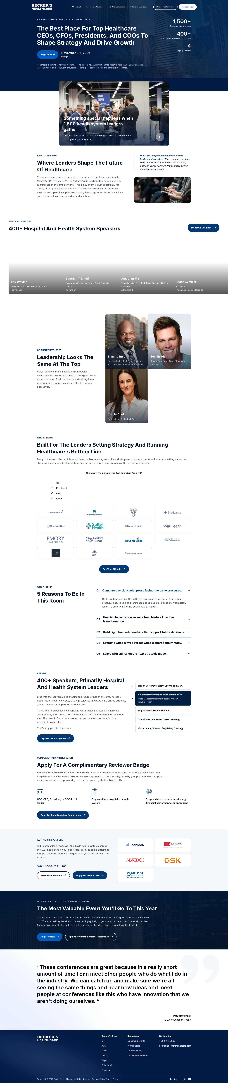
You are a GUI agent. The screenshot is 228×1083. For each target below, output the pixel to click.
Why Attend (76, 7)
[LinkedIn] (175, 1079)
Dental (105, 1055)
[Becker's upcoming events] (47, 1038)
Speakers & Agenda (94, 7)
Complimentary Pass (165, 7)
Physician (106, 1070)
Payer (104, 1060)
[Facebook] (180, 1079)
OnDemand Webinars (138, 1055)
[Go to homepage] (42, 7)
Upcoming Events (136, 1041)
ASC (104, 1046)
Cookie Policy (112, 1079)
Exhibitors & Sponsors (139, 7)
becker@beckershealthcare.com (175, 1046)
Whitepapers (134, 1046)
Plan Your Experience (116, 7)
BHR (104, 1041)
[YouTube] (189, 1079)
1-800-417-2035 (167, 1041)
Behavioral (107, 1065)
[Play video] (160, 137)
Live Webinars (134, 1050)
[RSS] (170, 1079)
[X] (184, 1079)
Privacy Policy (98, 1079)
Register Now (188, 7)
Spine (104, 1050)
